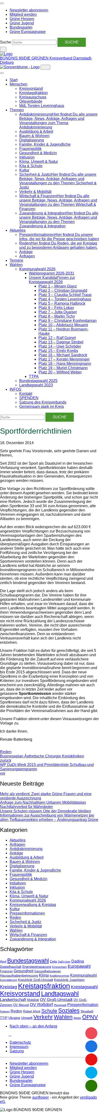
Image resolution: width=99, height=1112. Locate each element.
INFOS (15, 389)
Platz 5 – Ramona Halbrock (61, 303)
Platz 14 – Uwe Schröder (59, 346)
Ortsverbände (30, 101)
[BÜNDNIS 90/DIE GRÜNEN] (6, 54)
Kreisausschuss (32, 97)
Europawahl (79, 966)
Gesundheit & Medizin (38, 153)
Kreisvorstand (31, 88)
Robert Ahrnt (31, 1011)
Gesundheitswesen (47, 971)
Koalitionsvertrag (59, 975)
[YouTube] (7, 1034)
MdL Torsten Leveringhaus (41, 106)
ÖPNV (90, 1017)
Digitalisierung (31, 140)
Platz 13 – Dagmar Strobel (60, 342)
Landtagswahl (60, 993)
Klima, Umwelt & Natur (38, 162)
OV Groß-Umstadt (56, 999)
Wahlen (16, 265)
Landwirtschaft (13, 999)
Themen (17, 110)
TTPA (34, 376)
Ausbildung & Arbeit (36, 131)
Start (14, 80)
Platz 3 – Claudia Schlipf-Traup (65, 295)
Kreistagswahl (84, 986)
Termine (16, 260)
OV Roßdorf (41, 1004)
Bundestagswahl (28, 960)
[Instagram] (1, 1034)
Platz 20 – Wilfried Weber (60, 372)
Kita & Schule (31, 166)
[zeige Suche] (3, 49)
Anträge (26, 252)
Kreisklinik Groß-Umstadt (35, 980)
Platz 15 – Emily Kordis (58, 351)
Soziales (69, 1010)
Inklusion (27, 157)
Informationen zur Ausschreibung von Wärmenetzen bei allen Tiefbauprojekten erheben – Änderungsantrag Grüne (49, 817)
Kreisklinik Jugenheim (69, 980)
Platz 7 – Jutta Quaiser (57, 312)
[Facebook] (4, 1034)
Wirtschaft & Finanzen (28, 935)
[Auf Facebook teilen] (1, 747)
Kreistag (8, 986)
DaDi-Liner (64, 961)
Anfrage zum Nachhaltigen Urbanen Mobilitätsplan (43, 802)
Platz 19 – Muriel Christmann (63, 368)
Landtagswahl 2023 (36, 385)
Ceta (53, 961)
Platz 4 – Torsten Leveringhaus (64, 299)
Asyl (3, 961)
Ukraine (14, 1018)
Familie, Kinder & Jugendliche (45, 144)
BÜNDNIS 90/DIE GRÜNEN (25, 58)
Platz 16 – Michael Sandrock (62, 355)
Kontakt (25, 394)
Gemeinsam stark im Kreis (41, 406)
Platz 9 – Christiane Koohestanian (67, 321)
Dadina (77, 961)
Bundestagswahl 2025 (38, 381)
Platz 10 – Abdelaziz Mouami (63, 325)
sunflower (40, 1097)
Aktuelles (17, 230)
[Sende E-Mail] (5, 747)
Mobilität (33, 1000)
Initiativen (18, 883)
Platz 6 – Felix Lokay (56, 308)
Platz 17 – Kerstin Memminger (64, 359)
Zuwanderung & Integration (33, 939)
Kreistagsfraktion (33, 93)
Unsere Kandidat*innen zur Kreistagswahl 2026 (52, 280)
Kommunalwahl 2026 (37, 269)
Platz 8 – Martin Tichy (56, 316)
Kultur (24, 170)
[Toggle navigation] (2, 3)
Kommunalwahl (83, 975)
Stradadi (86, 1011)
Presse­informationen (27, 913)
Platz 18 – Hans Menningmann (64, 364)
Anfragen (27, 256)
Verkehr (43, 1017)
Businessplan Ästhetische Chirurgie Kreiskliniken (42, 758)
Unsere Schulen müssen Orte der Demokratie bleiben (45, 811)
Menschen (18, 84)
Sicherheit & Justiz (25, 922)
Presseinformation (82, 1005)
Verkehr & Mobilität (35, 192)
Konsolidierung (8, 980)
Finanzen (6, 971)
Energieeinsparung (36, 966)
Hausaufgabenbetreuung (19, 975)
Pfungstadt (60, 1005)
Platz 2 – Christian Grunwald (62, 290)
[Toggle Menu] (2, 73)
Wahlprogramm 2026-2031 (51, 273)
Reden (6, 752)
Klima (44, 975)
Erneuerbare (59, 966)
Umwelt (26, 1018)
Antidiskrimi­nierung (26, 849)
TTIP (3, 1018)
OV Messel (21, 1005)
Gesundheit (23, 971)
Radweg (5, 1011)
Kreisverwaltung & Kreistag (33, 905)
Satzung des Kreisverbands (42, 402)
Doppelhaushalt (10, 966)
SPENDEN (28, 398)
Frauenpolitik (30, 149)
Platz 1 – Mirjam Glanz (57, 286)
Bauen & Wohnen (34, 136)
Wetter (77, 1017)
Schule (49, 1011)
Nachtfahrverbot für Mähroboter (26, 807)
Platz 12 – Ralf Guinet (57, 338)
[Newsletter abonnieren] (10, 1034)
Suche (5, 42)
